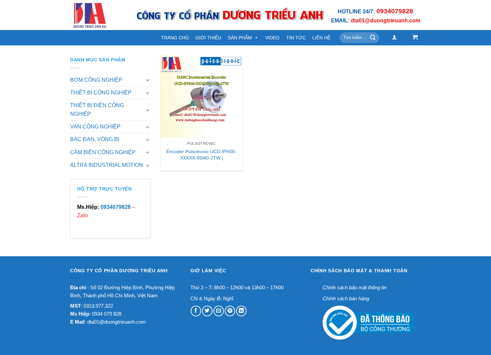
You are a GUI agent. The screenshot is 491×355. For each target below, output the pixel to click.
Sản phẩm (240, 37)
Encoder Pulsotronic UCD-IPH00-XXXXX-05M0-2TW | (201, 154)
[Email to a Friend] (218, 311)
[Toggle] (147, 80)
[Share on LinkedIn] (241, 311)
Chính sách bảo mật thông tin (354, 287)
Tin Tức (296, 37)
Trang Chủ (175, 37)
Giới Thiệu (208, 37)
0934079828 (116, 207)
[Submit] (373, 37)
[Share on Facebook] (196, 311)
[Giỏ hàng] (415, 37)
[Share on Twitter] (207, 311)
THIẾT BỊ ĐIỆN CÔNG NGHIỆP (97, 109)
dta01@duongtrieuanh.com (116, 322)
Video (272, 37)
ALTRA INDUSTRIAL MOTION (106, 165)
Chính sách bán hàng (346, 298)
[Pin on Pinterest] (230, 311)
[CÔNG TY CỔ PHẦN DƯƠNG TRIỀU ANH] (98, 15)
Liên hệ (321, 37)
